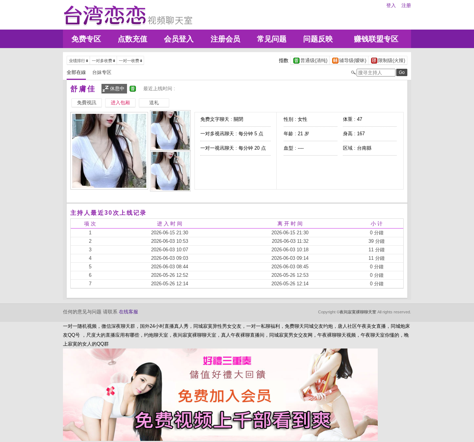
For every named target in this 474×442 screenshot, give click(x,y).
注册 (406, 5)
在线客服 (128, 311)
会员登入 (179, 39)
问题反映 (318, 39)
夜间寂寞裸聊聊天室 (358, 312)
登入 (391, 5)
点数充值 (132, 39)
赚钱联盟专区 (376, 39)
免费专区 (86, 39)
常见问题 (272, 39)
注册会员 (225, 39)
